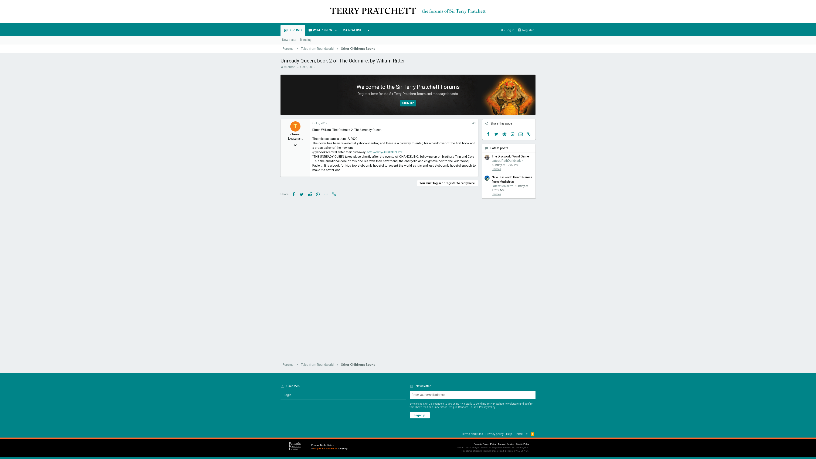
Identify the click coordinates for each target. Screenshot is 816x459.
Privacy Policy (487, 407)
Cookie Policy (522, 444)
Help (509, 434)
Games (496, 169)
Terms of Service (506, 444)
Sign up (419, 415)
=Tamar (289, 67)
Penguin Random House (325, 448)
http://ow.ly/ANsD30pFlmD (385, 152)
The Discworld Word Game (510, 156)
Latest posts (499, 148)
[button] (336, 30)
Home (519, 434)
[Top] (527, 434)
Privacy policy (495, 434)
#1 (474, 123)
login (287, 395)
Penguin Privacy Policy (485, 444)
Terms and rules (472, 434)
